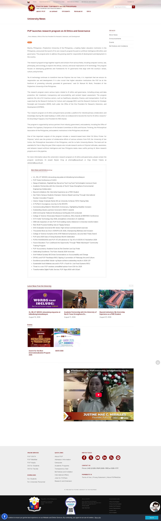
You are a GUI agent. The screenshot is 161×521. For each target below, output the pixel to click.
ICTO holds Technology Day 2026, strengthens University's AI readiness (58, 219)
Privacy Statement (99, 477)
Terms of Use (86, 477)
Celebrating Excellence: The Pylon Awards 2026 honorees (53, 252)
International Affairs (73, 2)
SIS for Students (33, 466)
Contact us (131, 2)
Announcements (115, 38)
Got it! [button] (152, 517)
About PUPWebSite (113, 477)
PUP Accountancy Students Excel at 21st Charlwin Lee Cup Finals (56, 249)
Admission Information (63, 459)
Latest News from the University (39, 286)
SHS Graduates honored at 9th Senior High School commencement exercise (60, 228)
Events (111, 42)
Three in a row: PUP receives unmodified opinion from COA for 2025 (57, 266)
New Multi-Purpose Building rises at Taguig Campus (51, 225)
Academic (53, 11)
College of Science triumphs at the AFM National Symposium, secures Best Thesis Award (65, 234)
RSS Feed (50, 170)
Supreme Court (112, 510)
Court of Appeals (113, 512)
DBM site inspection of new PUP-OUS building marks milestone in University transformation (65, 222)
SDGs (89, 11)
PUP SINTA (31, 456)
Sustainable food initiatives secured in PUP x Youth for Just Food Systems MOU (61, 263)
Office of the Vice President (115, 504)
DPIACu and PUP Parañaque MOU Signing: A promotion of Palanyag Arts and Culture (63, 257)
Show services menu (158, 362)
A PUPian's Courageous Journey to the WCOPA (50, 204)
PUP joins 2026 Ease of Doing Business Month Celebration (54, 237)
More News (113, 35)
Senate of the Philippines (114, 506)
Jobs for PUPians (61, 478)
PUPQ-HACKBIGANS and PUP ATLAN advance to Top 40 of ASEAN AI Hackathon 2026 (65, 240)
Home (34, 2)
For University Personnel (36, 482)
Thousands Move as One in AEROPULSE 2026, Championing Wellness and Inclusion (63, 231)
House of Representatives (114, 508)
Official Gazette (85, 505)
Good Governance (44, 2)
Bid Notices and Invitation (89, 2)
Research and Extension (63, 481)
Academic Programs (62, 466)
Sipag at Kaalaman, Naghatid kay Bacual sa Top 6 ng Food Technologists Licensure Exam (65, 183)
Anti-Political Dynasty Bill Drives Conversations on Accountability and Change (60, 255)
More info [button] (98, 517)
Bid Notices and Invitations (118, 46)
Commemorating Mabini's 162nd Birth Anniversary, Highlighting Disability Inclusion (62, 207)
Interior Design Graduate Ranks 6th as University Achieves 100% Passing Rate (61, 201)
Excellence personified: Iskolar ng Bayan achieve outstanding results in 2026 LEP (62, 260)
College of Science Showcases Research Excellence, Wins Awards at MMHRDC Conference (66, 216)
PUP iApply (31, 463)
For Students (32, 479)
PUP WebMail (32, 459)
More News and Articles (39, 170)
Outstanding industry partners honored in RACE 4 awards (53, 210)
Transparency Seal (58, 2)
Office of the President (114, 501)
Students (66, 11)
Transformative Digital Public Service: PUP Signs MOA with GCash (56, 269)
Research (78, 11)
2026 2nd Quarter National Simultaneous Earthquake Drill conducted (57, 213)
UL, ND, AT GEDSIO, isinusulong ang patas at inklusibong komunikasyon (59, 177)
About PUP (40, 11)
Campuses (58, 463)
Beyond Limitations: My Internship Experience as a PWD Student (56, 192)
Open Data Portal (86, 507)
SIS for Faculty (32, 469)
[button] (4, 516)
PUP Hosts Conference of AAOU (45, 180)
